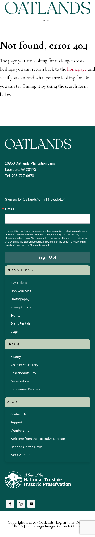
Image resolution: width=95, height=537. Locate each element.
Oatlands (47, 8)
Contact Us (18, 414)
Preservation (19, 381)
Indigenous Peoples (25, 389)
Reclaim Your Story (24, 365)
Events (15, 315)
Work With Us (20, 455)
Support (16, 422)
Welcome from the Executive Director (37, 439)
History (15, 356)
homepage (77, 69)
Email (9, 209)
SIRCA (17, 526)
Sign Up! (47, 257)
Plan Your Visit (20, 291)
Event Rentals (20, 323)
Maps (14, 331)
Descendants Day (23, 373)
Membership (19, 430)
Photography (19, 299)
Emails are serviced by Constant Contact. (27, 245)
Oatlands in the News (26, 447)
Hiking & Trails (21, 307)
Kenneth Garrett (69, 526)
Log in (61, 522)
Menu (47, 20)
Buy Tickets (18, 283)
